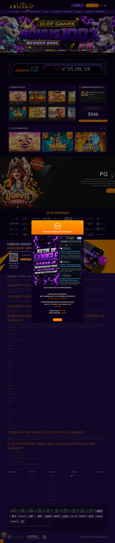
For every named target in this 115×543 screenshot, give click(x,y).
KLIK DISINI (57, 306)
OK (57, 319)
